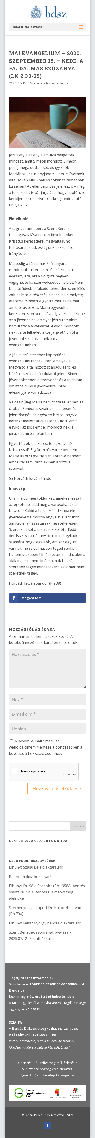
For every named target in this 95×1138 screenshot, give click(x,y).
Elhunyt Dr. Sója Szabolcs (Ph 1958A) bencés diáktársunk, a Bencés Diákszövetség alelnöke (47, 892)
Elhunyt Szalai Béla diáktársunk (36, 867)
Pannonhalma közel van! (30, 876)
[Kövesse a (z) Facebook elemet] (47, 1125)
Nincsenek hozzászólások (49, 83)
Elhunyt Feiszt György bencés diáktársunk (45, 923)
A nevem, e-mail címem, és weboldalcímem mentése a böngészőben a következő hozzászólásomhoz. (45, 747)
